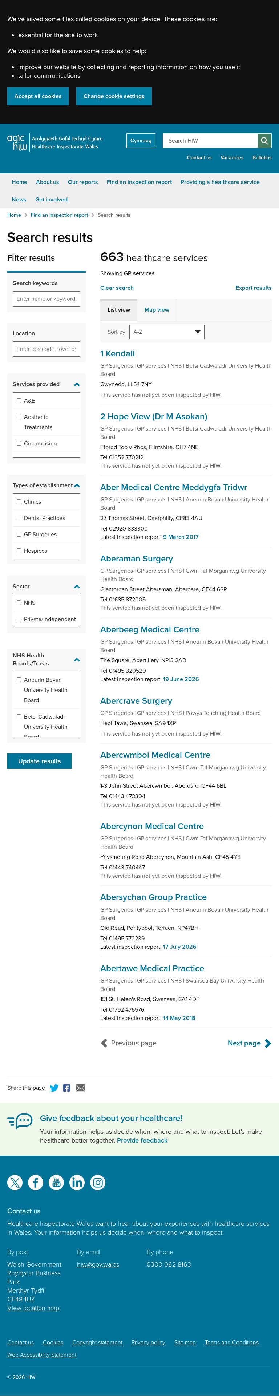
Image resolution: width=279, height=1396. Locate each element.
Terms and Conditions (232, 1342)
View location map (33, 1308)
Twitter (54, 1089)
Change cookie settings (114, 96)
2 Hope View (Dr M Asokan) (153, 416)
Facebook (67, 1089)
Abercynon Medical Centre (152, 826)
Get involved (51, 199)
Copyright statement (97, 1342)
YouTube (56, 1182)
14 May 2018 (179, 1018)
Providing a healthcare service (220, 182)
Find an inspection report (139, 182)
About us (47, 182)
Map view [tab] (157, 309)
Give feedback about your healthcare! (111, 1118)
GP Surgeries (40, 534)
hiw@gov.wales (98, 1264)
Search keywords (35, 283)
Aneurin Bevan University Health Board (46, 690)
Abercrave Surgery (136, 701)
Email (80, 1089)
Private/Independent (50, 619)
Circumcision (40, 443)
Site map (185, 1342)
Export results (254, 288)
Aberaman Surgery (136, 558)
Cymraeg (140, 140)
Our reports (83, 182)
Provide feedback (142, 1140)
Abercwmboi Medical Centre (155, 755)
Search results (114, 215)
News (19, 199)
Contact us (199, 158)
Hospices (35, 551)
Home (19, 182)
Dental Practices (44, 518)
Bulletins (262, 158)
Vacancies (232, 158)
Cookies (53, 1342)
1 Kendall (117, 353)
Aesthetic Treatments (38, 422)
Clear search (117, 288)
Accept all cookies (38, 96)
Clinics (32, 501)
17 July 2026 (180, 947)
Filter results (31, 258)
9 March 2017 (181, 537)
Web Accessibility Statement (41, 1355)
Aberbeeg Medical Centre (149, 629)
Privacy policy (148, 1342)
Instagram (97, 1182)
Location (24, 333)
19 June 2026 (181, 679)
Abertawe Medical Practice (152, 968)
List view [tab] (119, 309)
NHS (29, 603)
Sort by (116, 331)
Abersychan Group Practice (153, 897)
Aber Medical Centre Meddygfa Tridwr (173, 487)
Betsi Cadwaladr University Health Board (46, 727)
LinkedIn (77, 1182)
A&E (29, 400)
